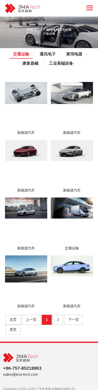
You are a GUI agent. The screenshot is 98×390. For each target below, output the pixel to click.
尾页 (13, 330)
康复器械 (30, 63)
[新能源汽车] (26, 105)
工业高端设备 (61, 63)
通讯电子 (48, 54)
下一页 (73, 320)
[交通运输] (72, 221)
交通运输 (21, 54)
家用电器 (74, 54)
